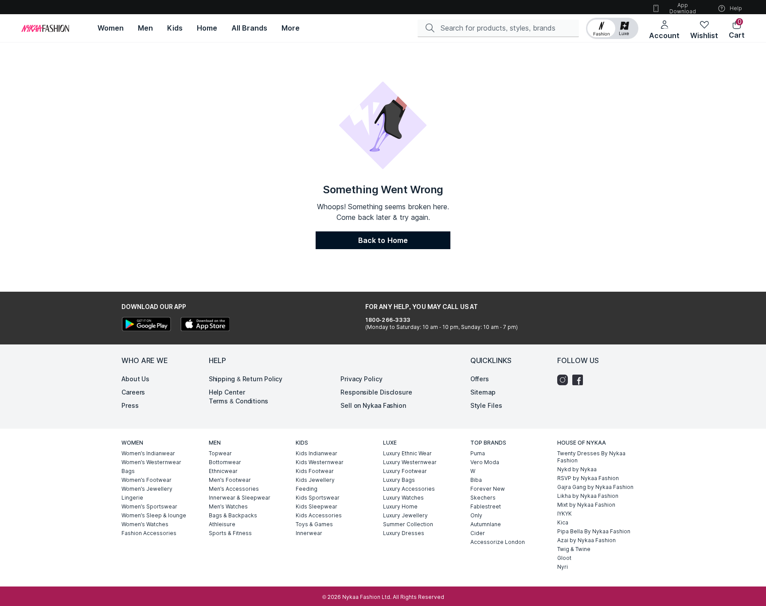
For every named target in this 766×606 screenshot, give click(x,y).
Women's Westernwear (151, 462)
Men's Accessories (234, 488)
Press (130, 405)
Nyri (562, 566)
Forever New (487, 488)
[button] (612, 28)
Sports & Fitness (230, 533)
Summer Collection (408, 524)
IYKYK (564, 513)
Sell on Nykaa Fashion (373, 405)
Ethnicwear (223, 471)
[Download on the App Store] (205, 325)
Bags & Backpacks (233, 515)
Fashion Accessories (148, 533)
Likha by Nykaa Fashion (587, 496)
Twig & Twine (573, 549)
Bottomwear (225, 462)
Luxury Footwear (405, 471)
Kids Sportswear (318, 497)
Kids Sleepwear (316, 506)
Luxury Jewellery (405, 515)
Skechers (483, 497)
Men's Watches (228, 506)
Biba (476, 480)
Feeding (306, 488)
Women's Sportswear (149, 506)
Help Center (227, 392)
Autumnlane (485, 524)
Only (476, 515)
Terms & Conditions (238, 401)
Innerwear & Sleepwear (239, 497)
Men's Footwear (230, 480)
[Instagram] (564, 380)
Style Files (486, 405)
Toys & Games (314, 524)
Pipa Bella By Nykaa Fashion (593, 531)
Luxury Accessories (409, 488)
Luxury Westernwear (410, 462)
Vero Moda (484, 462)
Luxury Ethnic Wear (407, 453)
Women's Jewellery (146, 488)
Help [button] (736, 8)
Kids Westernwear (320, 462)
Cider (477, 533)
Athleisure (222, 524)
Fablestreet (485, 506)
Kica (562, 522)
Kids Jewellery (315, 480)
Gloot (564, 558)
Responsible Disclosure (376, 392)
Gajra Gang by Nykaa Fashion (595, 487)
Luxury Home (400, 506)
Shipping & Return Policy (246, 379)
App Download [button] (682, 8)
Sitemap (483, 392)
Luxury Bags (399, 480)
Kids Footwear (315, 471)
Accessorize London (497, 542)
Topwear (220, 453)
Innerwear (309, 533)
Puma (477, 453)
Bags (128, 471)
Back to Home (383, 240)
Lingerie (132, 497)
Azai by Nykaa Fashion (586, 540)
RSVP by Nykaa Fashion (588, 478)
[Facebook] (579, 380)
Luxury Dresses (403, 533)
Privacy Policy (361, 379)
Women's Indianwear (148, 453)
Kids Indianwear (316, 453)
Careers (133, 392)
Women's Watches (144, 524)
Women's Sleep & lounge (153, 515)
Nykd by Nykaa (577, 469)
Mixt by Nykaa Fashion (586, 504)
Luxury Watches (403, 497)
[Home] (45, 28)
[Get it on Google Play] (146, 325)
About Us (135, 379)
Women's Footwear (146, 480)
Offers (479, 379)
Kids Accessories (319, 515)
